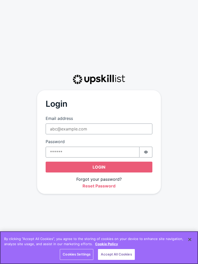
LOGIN (99, 167)
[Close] (189, 239)
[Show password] (145, 152)
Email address (59, 118)
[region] (99, 247)
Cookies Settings (76, 254)
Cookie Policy (106, 244)
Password (55, 141)
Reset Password (99, 185)
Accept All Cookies (116, 254)
